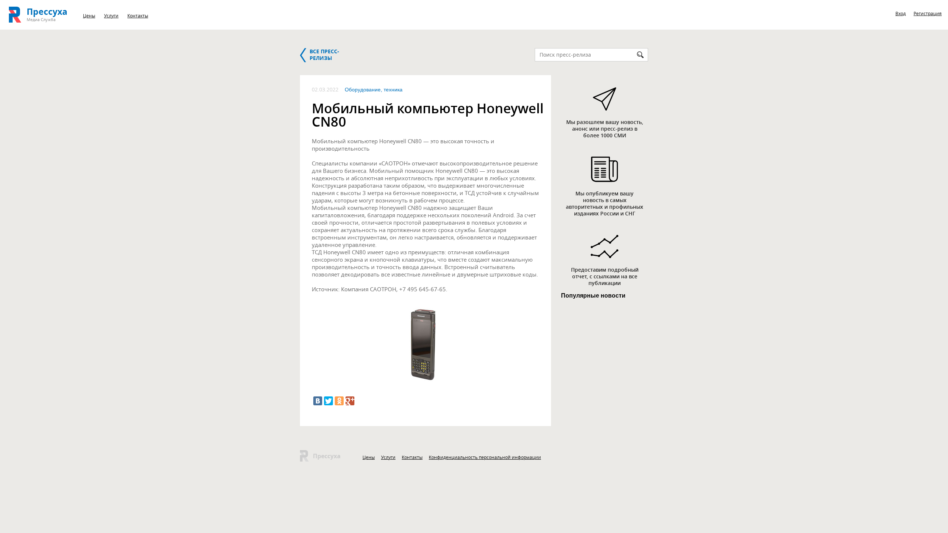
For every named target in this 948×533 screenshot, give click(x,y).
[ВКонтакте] (317, 400)
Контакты (137, 15)
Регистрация (928, 13)
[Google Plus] (350, 400)
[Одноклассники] (339, 400)
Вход (900, 13)
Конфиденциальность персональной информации (485, 457)
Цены (89, 15)
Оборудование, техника (374, 89)
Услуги (111, 15)
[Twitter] (328, 400)
